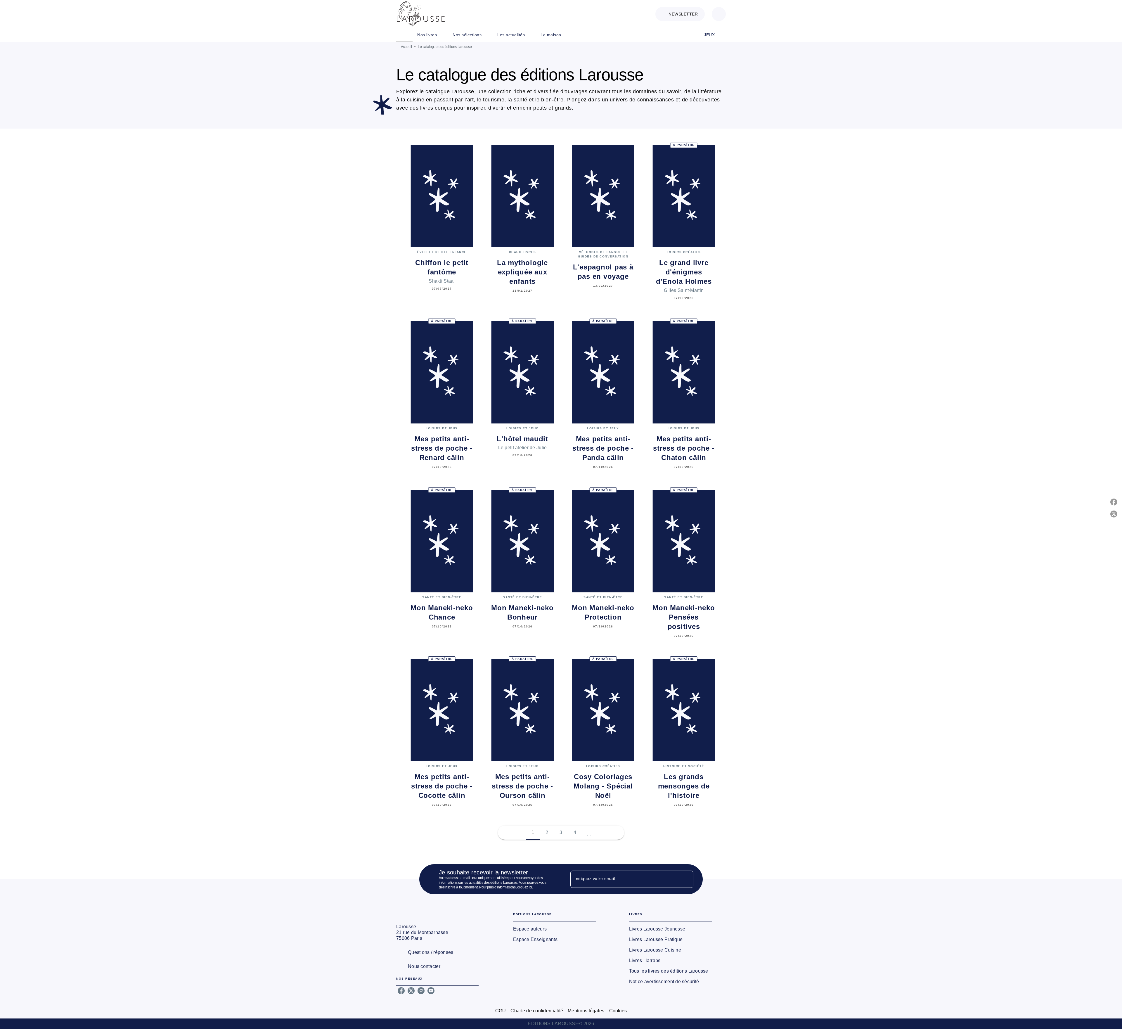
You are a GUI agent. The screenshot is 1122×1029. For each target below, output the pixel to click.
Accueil (406, 47)
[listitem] (401, 991)
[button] (680, 14)
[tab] (404, 35)
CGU (500, 1010)
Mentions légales (586, 1010)
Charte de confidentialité (536, 1010)
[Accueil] (420, 14)
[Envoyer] (686, 879)
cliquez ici (524, 887)
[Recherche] (719, 14)
